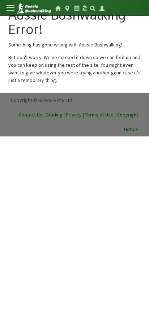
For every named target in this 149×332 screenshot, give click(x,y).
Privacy (74, 114)
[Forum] (84, 7)
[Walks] (67, 7)
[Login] (102, 7)
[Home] (34, 7)
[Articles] (76, 7)
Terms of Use (99, 114)
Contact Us (30, 114)
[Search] (92, 7)
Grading (54, 114)
